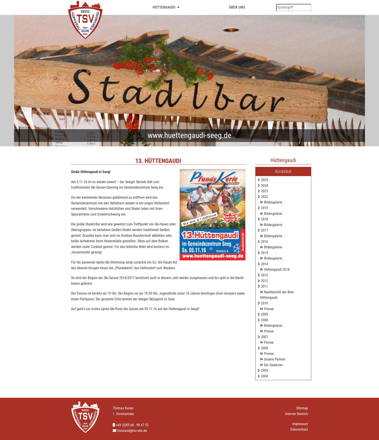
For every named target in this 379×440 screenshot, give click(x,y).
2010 (264, 303)
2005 (264, 370)
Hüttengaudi (164, 7)
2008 (264, 320)
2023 (264, 191)
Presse (269, 309)
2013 (264, 275)
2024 (264, 186)
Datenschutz (299, 429)
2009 (264, 314)
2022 (264, 197)
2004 (264, 376)
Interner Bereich (296, 414)
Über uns (237, 7)
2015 (264, 253)
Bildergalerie (273, 202)
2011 (264, 286)
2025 (264, 180)
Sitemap (302, 408)
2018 (264, 219)
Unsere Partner (274, 359)
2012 (264, 281)
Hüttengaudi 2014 (277, 269)
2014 (264, 264)
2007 (264, 337)
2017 (264, 230)
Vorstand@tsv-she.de (131, 431)
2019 (264, 208)
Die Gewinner (273, 365)
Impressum (300, 424)
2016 (264, 242)
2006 (264, 348)
